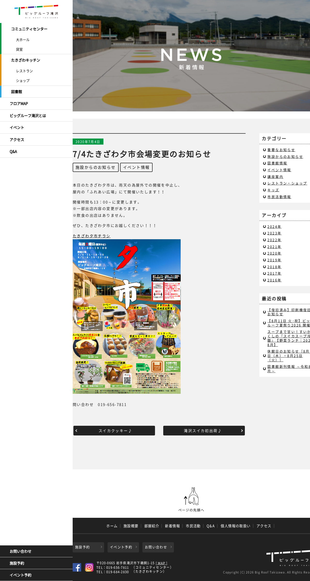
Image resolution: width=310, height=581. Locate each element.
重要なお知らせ (281, 149)
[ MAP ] (162, 563)
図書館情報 (277, 163)
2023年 (274, 233)
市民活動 (193, 525)
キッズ (273, 189)
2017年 (274, 273)
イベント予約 (20, 575)
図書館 (16, 91)
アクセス (17, 139)
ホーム (111, 525)
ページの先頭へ (191, 499)
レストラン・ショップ (287, 183)
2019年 (274, 259)
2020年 (274, 253)
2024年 (274, 226)
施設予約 (17, 563)
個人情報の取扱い (236, 525)
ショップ (23, 80)
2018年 (274, 266)
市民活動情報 (279, 196)
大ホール (23, 39)
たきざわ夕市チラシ (92, 236)
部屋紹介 (151, 525)
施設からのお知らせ (96, 167)
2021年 (274, 246)
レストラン (24, 70)
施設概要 (131, 525)
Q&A (13, 151)
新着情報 (172, 525)
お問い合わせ (20, 551)
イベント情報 (136, 167)
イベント (17, 127)
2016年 (274, 280)
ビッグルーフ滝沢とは (28, 115)
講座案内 (275, 176)
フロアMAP (19, 103)
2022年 (274, 239)
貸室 (19, 49)
